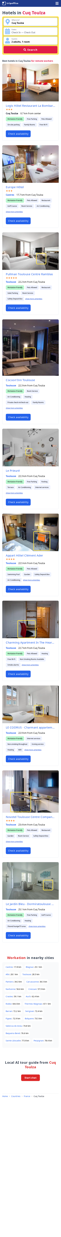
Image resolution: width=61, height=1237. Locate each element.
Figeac (9, 1018)
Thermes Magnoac (33, 1003)
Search (32, 49)
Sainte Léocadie (13, 1040)
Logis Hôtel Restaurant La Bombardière (30, 106)
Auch (28, 996)
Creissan (32, 989)
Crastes (9, 996)
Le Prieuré (13, 471)
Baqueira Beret (13, 1033)
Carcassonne (32, 981)
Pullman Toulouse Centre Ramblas (29, 274)
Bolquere (29, 1018)
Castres (10, 194)
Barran (9, 1011)
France (27, 1096)
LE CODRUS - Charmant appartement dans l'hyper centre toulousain (30, 727)
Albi (7, 974)
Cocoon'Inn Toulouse (20, 380)
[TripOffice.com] (10, 3)
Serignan (29, 1011)
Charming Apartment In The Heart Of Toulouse (30, 642)
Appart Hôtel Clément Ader (24, 555)
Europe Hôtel (15, 187)
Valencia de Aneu (14, 1026)
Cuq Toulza (39, 1096)
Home (5, 1096)
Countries (15, 1096)
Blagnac (29, 967)
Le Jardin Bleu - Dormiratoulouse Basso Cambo (30, 904)
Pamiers (9, 981)
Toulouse (11, 281)
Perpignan (39, 1040)
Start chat (30, 1077)
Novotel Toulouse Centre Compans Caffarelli (30, 817)
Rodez (8, 1003)
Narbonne (10, 989)
